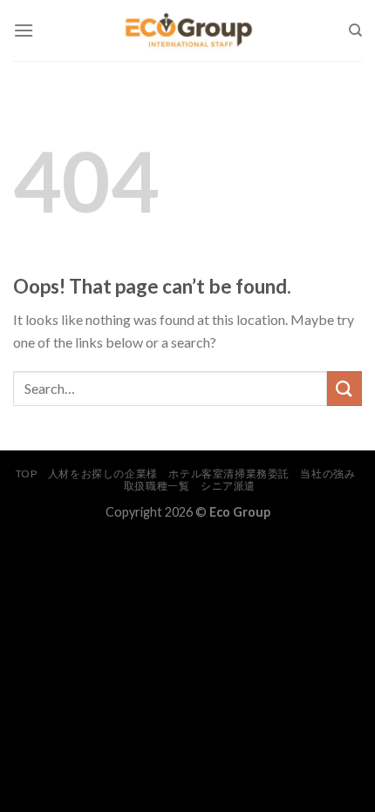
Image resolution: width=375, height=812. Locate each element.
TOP (27, 473)
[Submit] (344, 388)
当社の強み (327, 473)
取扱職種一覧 (157, 485)
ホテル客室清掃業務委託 (229, 473)
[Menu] (23, 30)
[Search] (355, 30)
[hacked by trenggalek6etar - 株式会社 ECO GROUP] (188, 30)
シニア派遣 (228, 485)
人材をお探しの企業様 (103, 473)
